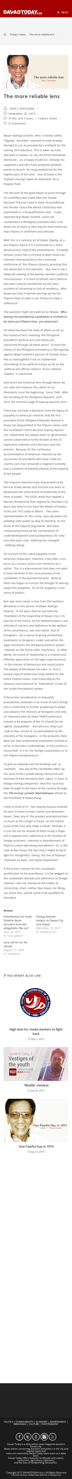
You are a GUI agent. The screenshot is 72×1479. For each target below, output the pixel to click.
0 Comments (17, 123)
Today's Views (47, 118)
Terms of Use (19, 1474)
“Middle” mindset (36, 1085)
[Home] (5, 34)
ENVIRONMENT (58, 1421)
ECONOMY (41, 1421)
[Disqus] (36, 1207)
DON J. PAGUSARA (22, 108)
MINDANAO (20, 1424)
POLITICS (8, 1421)
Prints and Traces (21, 118)
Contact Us (55, 1474)
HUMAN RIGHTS (24, 1421)
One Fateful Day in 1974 (36, 1146)
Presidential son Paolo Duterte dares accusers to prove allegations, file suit (18, 922)
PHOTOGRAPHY (49, 1424)
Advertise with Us (38, 1474)
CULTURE (34, 1424)
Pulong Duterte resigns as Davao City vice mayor (49, 920)
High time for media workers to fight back (36, 1031)
